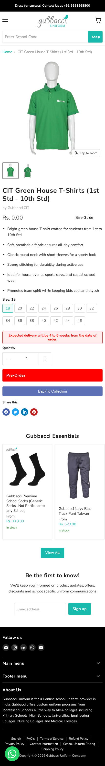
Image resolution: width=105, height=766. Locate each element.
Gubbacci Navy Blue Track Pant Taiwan (75, 511)
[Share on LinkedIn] (24, 412)
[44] (68, 326)
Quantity (8, 348)
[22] (32, 313)
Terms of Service (51, 739)
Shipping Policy (52, 749)
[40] (44, 326)
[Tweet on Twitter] (15, 412)
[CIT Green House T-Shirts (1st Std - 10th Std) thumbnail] (10, 170)
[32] (92, 313)
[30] (80, 313)
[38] (32, 326)
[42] (56, 326)
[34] (8, 326)
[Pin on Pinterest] (34, 412)
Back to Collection (52, 391)
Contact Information (44, 744)
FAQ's (30, 739)
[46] (80, 326)
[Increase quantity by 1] (45, 358)
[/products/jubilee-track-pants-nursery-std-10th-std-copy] (80, 475)
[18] (8, 313)
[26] (56, 313)
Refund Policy (78, 739)
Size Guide (84, 217)
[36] (20, 326)
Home (7, 52)
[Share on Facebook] (6, 412)
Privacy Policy (14, 744)
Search (16, 739)
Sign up (80, 609)
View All (52, 552)
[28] (68, 313)
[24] (44, 313)
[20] (20, 313)
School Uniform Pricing (79, 744)
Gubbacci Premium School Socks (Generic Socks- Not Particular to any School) (25, 503)
